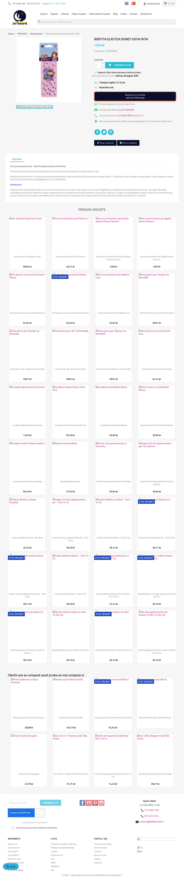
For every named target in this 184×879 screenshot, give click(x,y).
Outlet (123, 14)
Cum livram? (13, 851)
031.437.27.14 (33, 3)
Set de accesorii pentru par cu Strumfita (114, 481)
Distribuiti (97, 132)
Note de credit (100, 855)
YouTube (89, 803)
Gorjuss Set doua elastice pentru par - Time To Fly (27, 595)
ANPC (53, 862)
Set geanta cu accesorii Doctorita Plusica (27, 312)
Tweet (104, 132)
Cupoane (98, 862)
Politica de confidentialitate (62, 847)
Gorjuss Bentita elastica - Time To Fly (70, 593)
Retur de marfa (100, 847)
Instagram (101, 803)
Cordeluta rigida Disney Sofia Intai (27, 425)
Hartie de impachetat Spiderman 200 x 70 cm (113, 775)
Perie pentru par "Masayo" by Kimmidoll (113, 368)
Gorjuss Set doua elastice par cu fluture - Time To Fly (113, 595)
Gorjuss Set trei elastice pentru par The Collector (157, 483)
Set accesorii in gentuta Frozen (27, 256)
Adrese (97, 858)
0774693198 (128, 109)
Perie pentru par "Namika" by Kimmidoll (27, 368)
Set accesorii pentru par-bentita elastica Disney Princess (113, 258)
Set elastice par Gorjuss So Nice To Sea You (113, 650)
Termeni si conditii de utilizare (63, 843)
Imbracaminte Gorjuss (99, 14)
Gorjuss (44, 14)
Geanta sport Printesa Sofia (71, 717)
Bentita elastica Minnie (70, 481)
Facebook (82, 803)
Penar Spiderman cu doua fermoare (29, 717)
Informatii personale (103, 843)
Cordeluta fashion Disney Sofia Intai (70, 425)
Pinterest (111, 132)
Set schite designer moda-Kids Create (155, 773)
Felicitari (65, 14)
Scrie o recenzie (106, 142)
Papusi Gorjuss (79, 14)
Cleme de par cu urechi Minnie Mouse (156, 425)
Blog (115, 14)
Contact (133, 14)
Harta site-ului (57, 855)
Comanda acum (119, 65)
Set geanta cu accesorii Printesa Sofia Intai (70, 312)
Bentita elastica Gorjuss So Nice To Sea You (70, 650)
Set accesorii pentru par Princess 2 (70, 256)
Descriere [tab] (16, 159)
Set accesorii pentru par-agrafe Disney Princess (156, 258)
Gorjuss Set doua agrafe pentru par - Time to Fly (70, 539)
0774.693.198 (19, 3)
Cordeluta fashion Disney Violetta (27, 481)
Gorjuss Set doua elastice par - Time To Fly (157, 537)
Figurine (54, 14)
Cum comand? (14, 847)
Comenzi (98, 851)
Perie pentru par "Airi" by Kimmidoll (70, 368)
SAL (52, 870)
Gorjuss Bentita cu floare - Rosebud (27, 537)
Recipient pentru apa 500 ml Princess (155, 717)
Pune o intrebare (129, 142)
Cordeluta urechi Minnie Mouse (113, 425)
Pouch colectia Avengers (29, 773)
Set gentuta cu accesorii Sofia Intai (156, 368)
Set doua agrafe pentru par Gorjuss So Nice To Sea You (156, 651)
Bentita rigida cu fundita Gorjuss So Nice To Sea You (157, 595)
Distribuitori (146, 14)
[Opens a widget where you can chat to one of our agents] (11, 866)
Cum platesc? (13, 855)
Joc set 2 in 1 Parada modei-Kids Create (71, 773)
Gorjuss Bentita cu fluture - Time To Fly (113, 537)
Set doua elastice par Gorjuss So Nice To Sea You (27, 651)
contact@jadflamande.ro (151, 821)
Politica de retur (14, 858)
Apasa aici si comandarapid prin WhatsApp (135, 96)
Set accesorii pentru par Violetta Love (114, 312)
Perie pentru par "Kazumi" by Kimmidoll (157, 312)
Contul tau (100, 838)
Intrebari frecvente (16, 862)
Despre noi (13, 843)
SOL (52, 858)
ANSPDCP (55, 866)
